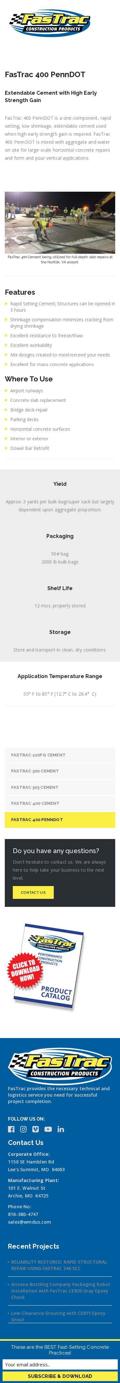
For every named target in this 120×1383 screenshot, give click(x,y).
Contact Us (33, 893)
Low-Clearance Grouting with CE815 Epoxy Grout (58, 1316)
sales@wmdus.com (29, 1222)
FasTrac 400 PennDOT (37, 819)
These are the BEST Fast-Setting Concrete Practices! (60, 1350)
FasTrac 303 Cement (35, 787)
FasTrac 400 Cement (35, 803)
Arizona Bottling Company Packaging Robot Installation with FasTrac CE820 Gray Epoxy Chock (60, 1290)
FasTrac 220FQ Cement (38, 755)
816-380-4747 (23, 1214)
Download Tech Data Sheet (64, 177)
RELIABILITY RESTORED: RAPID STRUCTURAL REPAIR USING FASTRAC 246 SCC (59, 1265)
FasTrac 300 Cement (35, 771)
